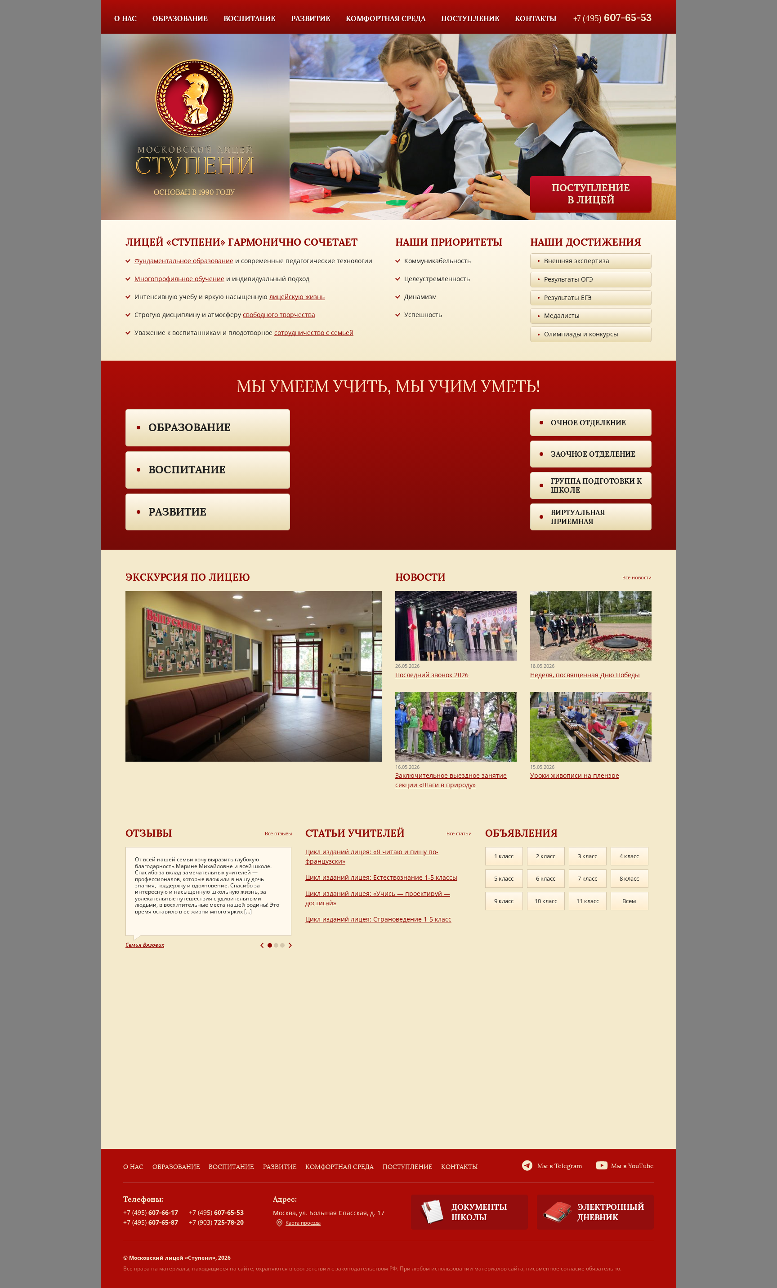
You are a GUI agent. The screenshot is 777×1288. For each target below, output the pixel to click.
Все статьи (459, 833)
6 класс (545, 878)
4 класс (629, 856)
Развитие (177, 512)
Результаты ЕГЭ (568, 297)
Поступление (408, 1167)
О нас (133, 1167)
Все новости (637, 577)
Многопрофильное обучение (179, 278)
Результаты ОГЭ (568, 279)
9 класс (504, 901)
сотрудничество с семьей (313, 332)
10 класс (546, 901)
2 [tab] (276, 945)
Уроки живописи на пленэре (574, 775)
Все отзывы (278, 833)
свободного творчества (279, 314)
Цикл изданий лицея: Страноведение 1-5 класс (378, 919)
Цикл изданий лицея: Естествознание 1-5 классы (381, 877)
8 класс (629, 878)
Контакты (459, 1167)
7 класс (587, 878)
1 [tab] (270, 945)
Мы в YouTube (632, 1166)
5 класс (504, 878)
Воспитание (187, 469)
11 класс (587, 901)
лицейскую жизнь (297, 296)
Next (290, 945)
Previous (261, 945)
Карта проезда (303, 1222)
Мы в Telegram (559, 1166)
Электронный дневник (610, 1212)
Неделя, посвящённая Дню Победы (585, 674)
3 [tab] (282, 945)
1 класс (504, 856)
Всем (629, 901)
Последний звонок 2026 (432, 674)
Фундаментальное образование (183, 260)
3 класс (587, 856)
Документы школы (479, 1212)
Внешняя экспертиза (576, 260)
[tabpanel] (208, 898)
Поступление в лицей (591, 193)
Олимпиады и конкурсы (581, 334)
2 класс (545, 856)
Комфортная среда (339, 1167)
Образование (189, 427)
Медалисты (562, 315)
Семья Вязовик (144, 944)
